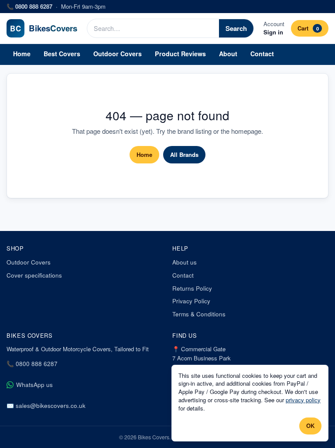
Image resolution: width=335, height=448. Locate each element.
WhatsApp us (34, 384)
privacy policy (303, 400)
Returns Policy (192, 288)
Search (236, 28)
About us (184, 262)
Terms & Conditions (199, 314)
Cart (307, 28)
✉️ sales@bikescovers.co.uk (46, 405)
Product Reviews (180, 53)
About (228, 53)
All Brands (184, 154)
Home (22, 53)
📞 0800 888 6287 (32, 364)
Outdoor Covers (117, 53)
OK (310, 425)
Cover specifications (34, 275)
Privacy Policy (191, 301)
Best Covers (62, 53)
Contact (262, 53)
